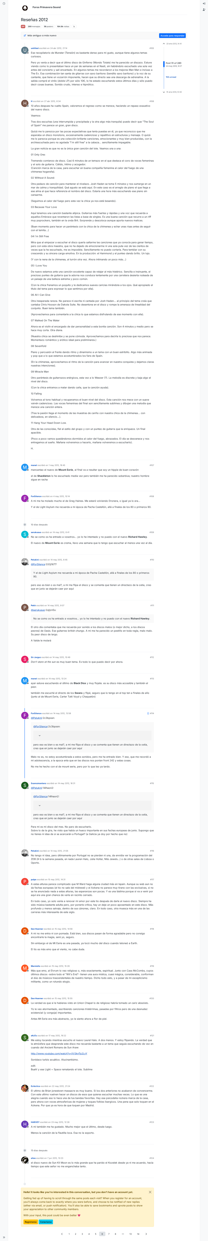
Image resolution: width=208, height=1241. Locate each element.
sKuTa (34, 1035)
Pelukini (35, 559)
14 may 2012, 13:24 (57, 678)
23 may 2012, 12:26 (60, 1122)
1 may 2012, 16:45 (57, 465)
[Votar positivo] (134, 92)
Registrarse (31, 1222)
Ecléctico (35, 1086)
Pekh (33, 605)
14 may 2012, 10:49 (61, 657)
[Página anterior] (62, 1234)
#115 (152, 783)
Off (23, 26)
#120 (152, 998)
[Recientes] (4, 3)
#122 (152, 1086)
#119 (152, 966)
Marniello (35, 966)
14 (138, 1234)
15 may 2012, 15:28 (61, 966)
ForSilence (36, 496)
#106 (152, 101)
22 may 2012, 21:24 (61, 1086)
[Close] (150, 1192)
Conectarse (46, 1222)
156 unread (171, 77)
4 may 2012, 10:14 (61, 496)
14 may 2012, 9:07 (56, 605)
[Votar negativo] (145, 92)
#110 (152, 559)
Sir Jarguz (36, 657)
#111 (152, 605)
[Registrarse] (204, 9)
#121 (152, 1035)
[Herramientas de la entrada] (151, 92)
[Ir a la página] (123, 1234)
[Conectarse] (204, 3)
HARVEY (35, 1122)
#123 (152, 1122)
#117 (152, 879)
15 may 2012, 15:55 (63, 998)
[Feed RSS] (74, 26)
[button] (4, 1237)
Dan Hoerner (37, 929)
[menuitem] (204, 3)
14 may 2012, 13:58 (62, 713)
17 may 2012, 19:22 (57, 1035)
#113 (152, 678)
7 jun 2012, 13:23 (55, 1158)
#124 (152, 1158)
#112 (152, 657)
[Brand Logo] (26, 7)
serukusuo (36, 532)
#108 (152, 496)
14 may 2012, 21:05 (59, 851)
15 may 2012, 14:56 (63, 929)
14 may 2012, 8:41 (61, 532)
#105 (152, 48)
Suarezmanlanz (38, 783)
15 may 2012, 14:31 (56, 879)
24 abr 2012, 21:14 (58, 48)
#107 (152, 465)
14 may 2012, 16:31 (66, 783)
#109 (152, 532)
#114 (152, 713)
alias (33, 1158)
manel (34, 465)
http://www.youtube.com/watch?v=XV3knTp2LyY (59, 1053)
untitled (35, 48)
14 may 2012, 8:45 (59, 559)
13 (130, 1234)
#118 (152, 929)
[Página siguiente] (146, 1234)
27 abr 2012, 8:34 (52, 101)
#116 (152, 851)
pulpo (33, 879)
